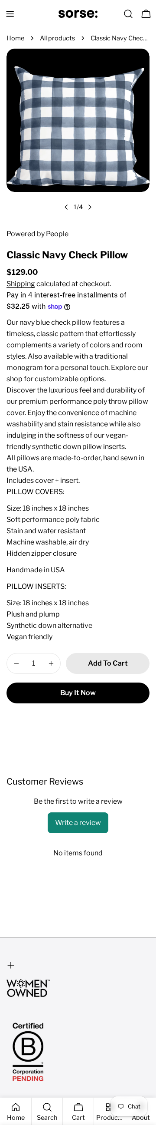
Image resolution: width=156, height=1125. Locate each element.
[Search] (128, 14)
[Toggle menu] (10, 14)
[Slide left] (66, 207)
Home (15, 38)
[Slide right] (90, 207)
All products (57, 38)
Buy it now (78, 693)
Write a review (78, 822)
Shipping (20, 284)
